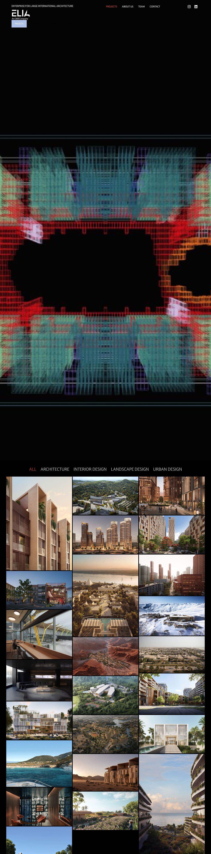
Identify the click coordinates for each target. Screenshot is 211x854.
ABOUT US (37, 24)
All (32, 469)
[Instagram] (189, 6)
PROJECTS (19, 24)
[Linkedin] (196, 6)
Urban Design (167, 469)
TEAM (54, 24)
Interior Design (90, 469)
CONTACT (70, 24)
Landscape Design (130, 469)
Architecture (55, 469)
